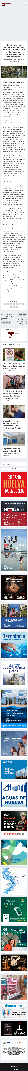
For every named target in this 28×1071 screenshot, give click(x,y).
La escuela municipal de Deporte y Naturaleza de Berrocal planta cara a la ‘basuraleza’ (14, 367)
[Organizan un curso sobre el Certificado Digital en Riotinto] (14, 439)
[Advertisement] (14, 23)
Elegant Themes (13, 1065)
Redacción (16, 60)
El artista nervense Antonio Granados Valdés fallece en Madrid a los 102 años (12, 424)
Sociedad (16, 62)
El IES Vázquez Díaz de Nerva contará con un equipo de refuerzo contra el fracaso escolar (13, 396)
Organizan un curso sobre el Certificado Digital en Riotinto (12, 450)
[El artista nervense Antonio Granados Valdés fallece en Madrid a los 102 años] (14, 411)
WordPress (14, 1066)
